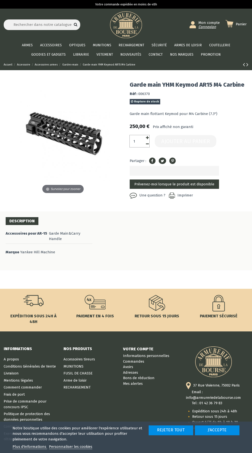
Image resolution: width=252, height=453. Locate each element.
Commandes (133, 361)
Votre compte (138, 348)
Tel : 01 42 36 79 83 (207, 403)
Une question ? (152, 195)
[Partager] (152, 161)
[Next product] (247, 64)
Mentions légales (18, 380)
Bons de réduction (139, 378)
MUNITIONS (73, 366)
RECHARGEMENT (77, 387)
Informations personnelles (146, 356)
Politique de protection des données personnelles (27, 417)
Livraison (11, 373)
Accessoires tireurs (79, 359)
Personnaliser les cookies (70, 446)
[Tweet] (162, 161)
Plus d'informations (30, 446)
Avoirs (128, 367)
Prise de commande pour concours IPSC (25, 404)
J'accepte (217, 430)
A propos (11, 359)
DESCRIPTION (22, 221)
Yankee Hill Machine (37, 252)
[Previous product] (244, 64)
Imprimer (185, 195)
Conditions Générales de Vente (30, 366)
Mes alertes (133, 383)
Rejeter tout (171, 430)
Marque (12, 252)
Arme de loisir (75, 380)
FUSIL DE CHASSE (78, 373)
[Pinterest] (172, 161)
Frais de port (14, 394)
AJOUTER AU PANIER (185, 141)
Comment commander (23, 387)
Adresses (130, 372)
